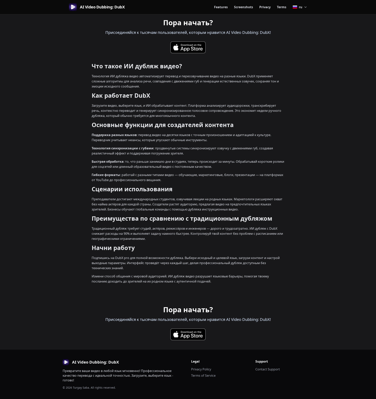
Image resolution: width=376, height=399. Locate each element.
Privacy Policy (201, 369)
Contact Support (267, 369)
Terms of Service (203, 375)
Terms (281, 7)
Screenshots (243, 7)
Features (221, 7)
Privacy (265, 7)
